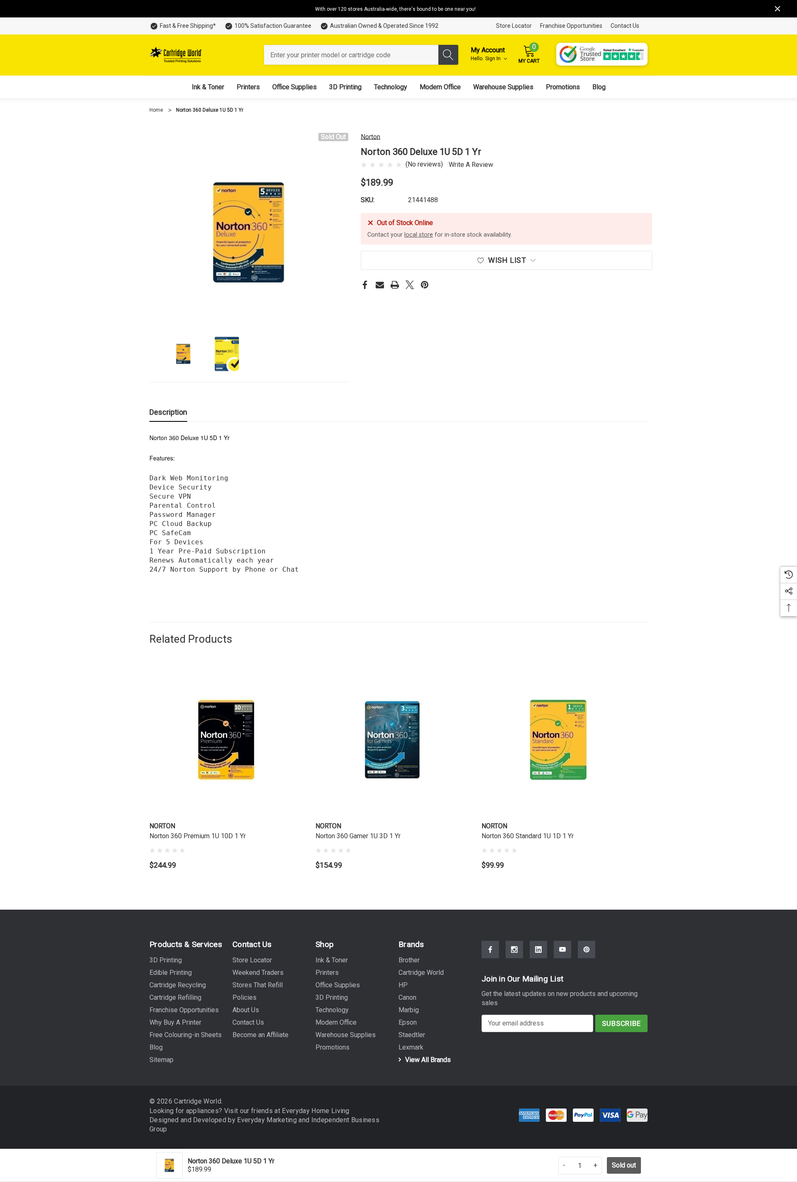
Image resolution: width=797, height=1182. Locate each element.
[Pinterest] (425, 284)
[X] (410, 284)
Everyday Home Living (315, 1111)
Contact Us (625, 25)
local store (418, 234)
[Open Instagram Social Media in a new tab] (514, 949)
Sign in (493, 58)
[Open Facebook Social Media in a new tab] (490, 949)
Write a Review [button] (471, 165)
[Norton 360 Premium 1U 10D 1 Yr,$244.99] (226, 740)
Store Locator (514, 25)
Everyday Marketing (267, 1120)
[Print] (395, 284)
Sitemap (161, 1060)
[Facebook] (365, 284)
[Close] (777, 9)
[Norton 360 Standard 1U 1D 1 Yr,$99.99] (558, 740)
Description (168, 412)
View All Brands (427, 1060)
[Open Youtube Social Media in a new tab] (562, 949)
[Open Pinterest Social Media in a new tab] (586, 949)
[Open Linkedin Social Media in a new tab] (538, 949)
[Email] (380, 284)
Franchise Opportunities (571, 25)
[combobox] (351, 55)
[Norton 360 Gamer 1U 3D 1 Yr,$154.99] (392, 740)
